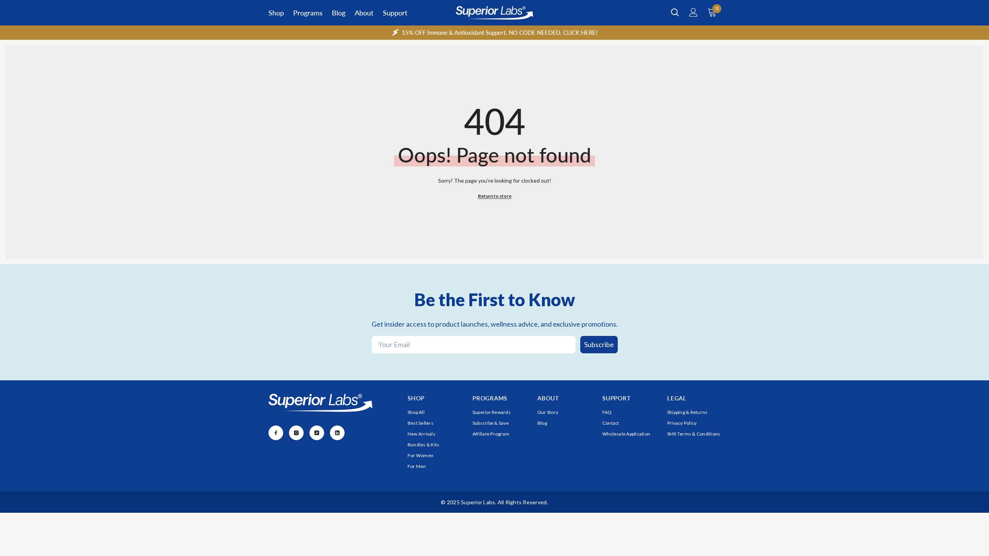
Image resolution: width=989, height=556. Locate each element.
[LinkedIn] (337, 432)
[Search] (675, 12)
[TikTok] (316, 432)
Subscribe (599, 344)
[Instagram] (296, 432)
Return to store (494, 196)
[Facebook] (275, 432)
